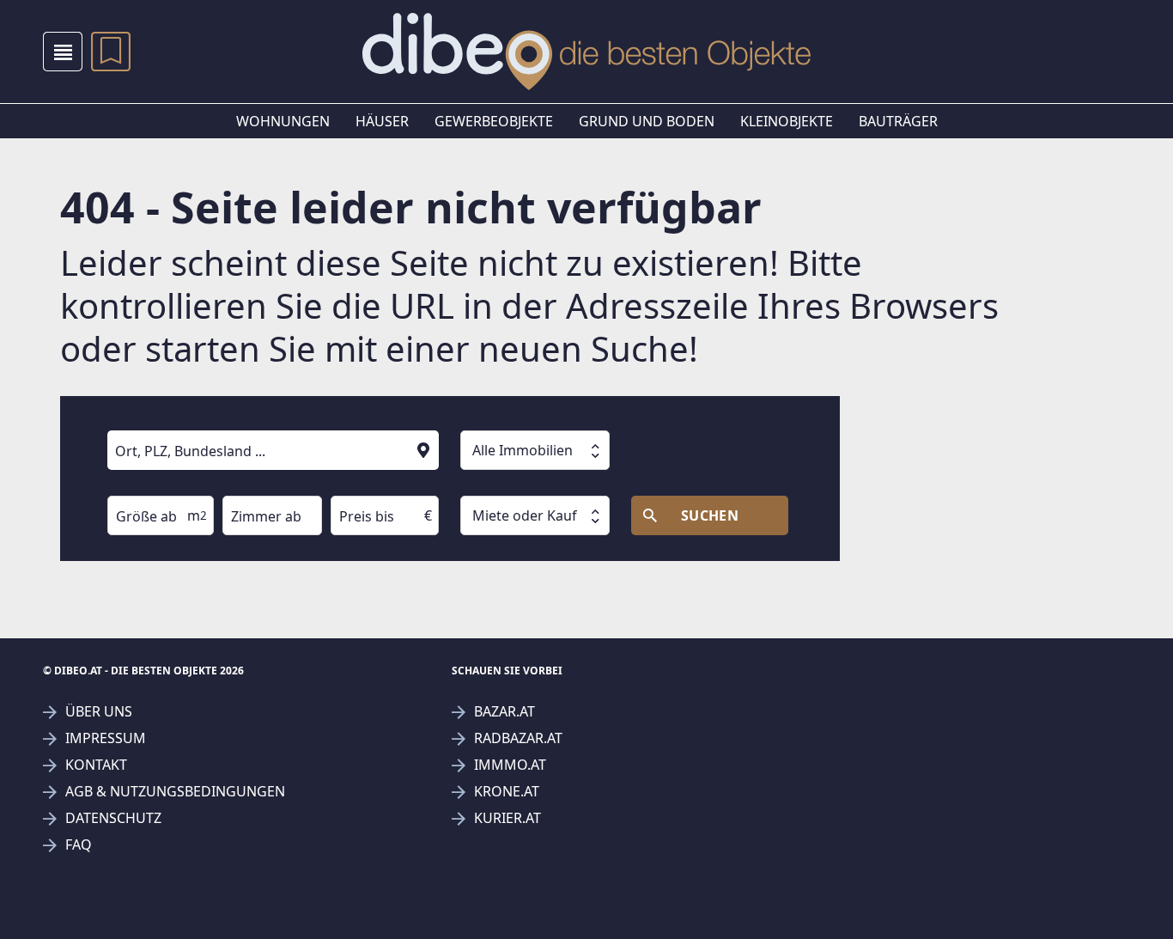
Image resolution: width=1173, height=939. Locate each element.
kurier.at (507, 818)
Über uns (98, 712)
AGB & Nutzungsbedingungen (175, 792)
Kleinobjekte (786, 121)
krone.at (506, 792)
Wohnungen (283, 121)
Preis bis (352, 484)
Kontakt (96, 765)
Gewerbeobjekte (494, 121)
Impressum (105, 738)
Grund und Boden (646, 121)
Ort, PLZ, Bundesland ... (166, 418)
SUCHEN (710, 515)
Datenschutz (113, 818)
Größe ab (131, 484)
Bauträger (898, 121)
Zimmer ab (250, 484)
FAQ (78, 845)
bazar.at (504, 712)
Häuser (382, 121)
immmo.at (510, 765)
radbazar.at (518, 738)
